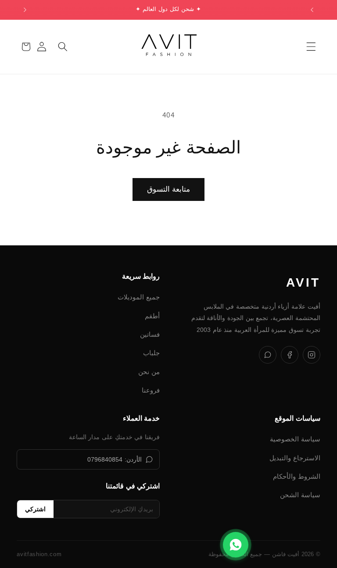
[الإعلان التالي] (25, 9)
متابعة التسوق (168, 189)
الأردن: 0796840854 (114, 459)
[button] (310, 46)
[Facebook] (289, 355)
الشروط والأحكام (296, 476)
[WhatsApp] (267, 355)
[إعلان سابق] (312, 9)
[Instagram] (311, 355)
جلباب (151, 353)
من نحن (149, 371)
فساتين (150, 334)
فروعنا (151, 390)
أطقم (152, 316)
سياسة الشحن (300, 495)
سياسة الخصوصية (295, 439)
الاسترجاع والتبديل (294, 458)
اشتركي (35, 509)
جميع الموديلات (139, 297)
